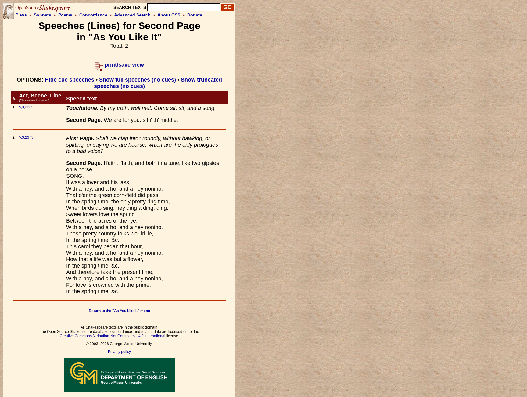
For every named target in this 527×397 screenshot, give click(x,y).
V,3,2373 (26, 137)
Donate (194, 15)
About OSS (168, 15)
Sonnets (42, 15)
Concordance (93, 15)
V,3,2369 (26, 107)
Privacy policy (119, 352)
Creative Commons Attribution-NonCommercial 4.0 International (112, 336)
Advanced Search (132, 15)
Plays (21, 15)
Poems (65, 15)
